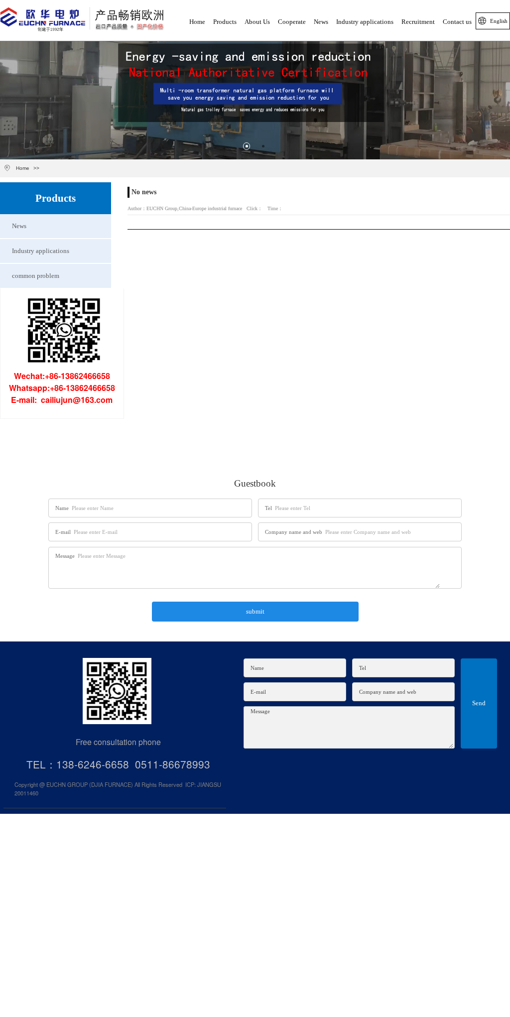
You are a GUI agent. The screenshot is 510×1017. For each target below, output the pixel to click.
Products (225, 21)
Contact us (457, 21)
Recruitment (418, 21)
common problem (35, 275)
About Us (257, 21)
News (321, 21)
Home (197, 21)
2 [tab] (263, 145)
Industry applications (364, 21)
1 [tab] (246, 145)
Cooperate (292, 21)
